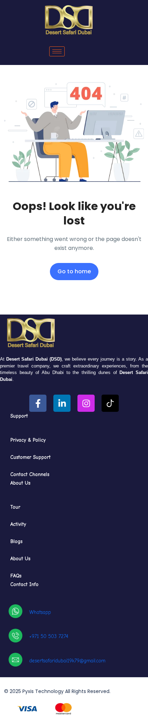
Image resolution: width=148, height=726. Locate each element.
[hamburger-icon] (57, 51)
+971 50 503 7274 (48, 636)
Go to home (74, 271)
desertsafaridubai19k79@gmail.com (67, 661)
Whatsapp (40, 612)
